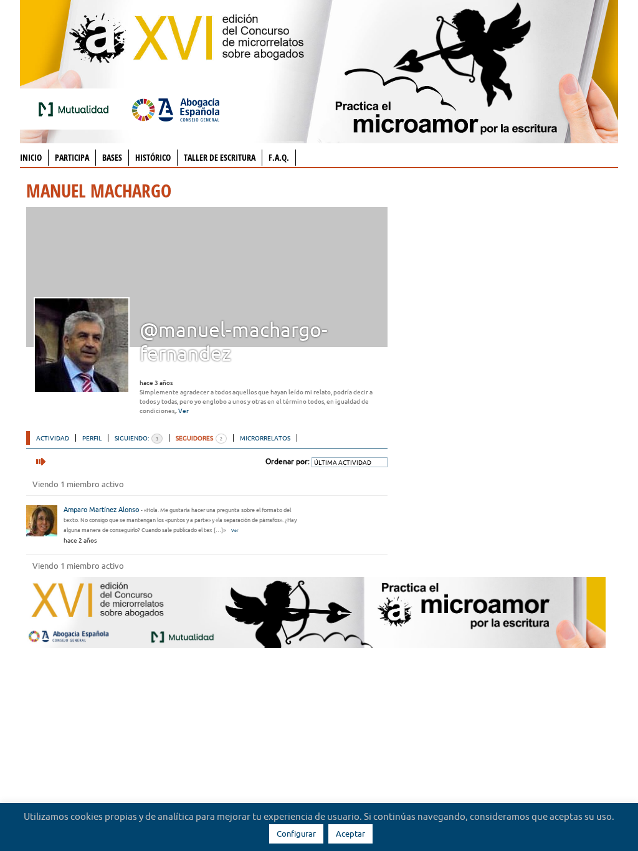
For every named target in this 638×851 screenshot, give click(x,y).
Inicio (31, 157)
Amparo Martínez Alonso (101, 509)
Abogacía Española (175, 109)
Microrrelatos (265, 438)
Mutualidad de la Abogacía (76, 109)
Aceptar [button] (350, 833)
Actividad (52, 438)
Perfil (92, 438)
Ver (183, 410)
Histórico (153, 157)
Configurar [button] (296, 833)
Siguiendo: (136, 438)
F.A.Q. (279, 157)
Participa (72, 157)
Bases (112, 157)
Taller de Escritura (219, 157)
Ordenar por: (287, 461)
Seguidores (199, 438)
